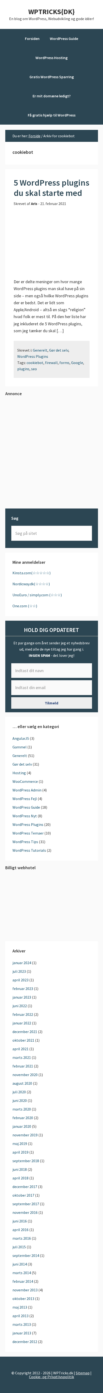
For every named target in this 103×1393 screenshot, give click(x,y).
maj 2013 (19, 1307)
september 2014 (25, 1255)
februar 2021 (22, 1066)
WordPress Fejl (24, 798)
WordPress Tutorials (29, 850)
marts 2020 (21, 1109)
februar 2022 (22, 1014)
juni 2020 (19, 1100)
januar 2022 (21, 1023)
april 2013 (20, 1315)
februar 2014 (22, 1281)
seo (34, 368)
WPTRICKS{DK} (51, 11)
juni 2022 (19, 1005)
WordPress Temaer (28, 833)
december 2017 (24, 1186)
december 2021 (24, 1031)
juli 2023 (19, 971)
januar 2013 (21, 1333)
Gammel (19, 747)
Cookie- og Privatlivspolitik (51, 1376)
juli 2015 (19, 1246)
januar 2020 (21, 1126)
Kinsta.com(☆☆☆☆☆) (31, 572)
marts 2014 (21, 1272)
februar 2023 (22, 988)
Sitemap (83, 1373)
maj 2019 (19, 1143)
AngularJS (20, 738)
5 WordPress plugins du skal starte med (51, 187)
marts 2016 (21, 1238)
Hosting (19, 772)
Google (77, 362)
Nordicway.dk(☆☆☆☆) (31, 583)
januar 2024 (21, 962)
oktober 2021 (23, 1040)
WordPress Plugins (32, 356)
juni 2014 (19, 1264)
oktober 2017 (23, 1195)
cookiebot (35, 362)
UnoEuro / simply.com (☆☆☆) (37, 594)
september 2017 (25, 1203)
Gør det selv (58, 350)
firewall (51, 362)
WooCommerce (25, 781)
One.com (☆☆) (24, 605)
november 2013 (25, 1290)
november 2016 (25, 1212)
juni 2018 (19, 1169)
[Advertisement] (51, 452)
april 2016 (20, 1229)
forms (64, 362)
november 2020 (25, 1074)
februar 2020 (22, 1117)
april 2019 (20, 1152)
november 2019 (25, 1135)
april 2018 (20, 1178)
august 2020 (22, 1083)
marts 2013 (21, 1324)
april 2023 (20, 980)
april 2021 (20, 1048)
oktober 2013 (23, 1298)
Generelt (40, 350)
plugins (23, 368)
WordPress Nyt (24, 815)
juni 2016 (19, 1221)
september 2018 (25, 1160)
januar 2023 (21, 997)
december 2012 (24, 1341)
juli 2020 (19, 1091)
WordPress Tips (25, 841)
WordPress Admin (26, 790)
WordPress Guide (26, 807)
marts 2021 (21, 1057)
